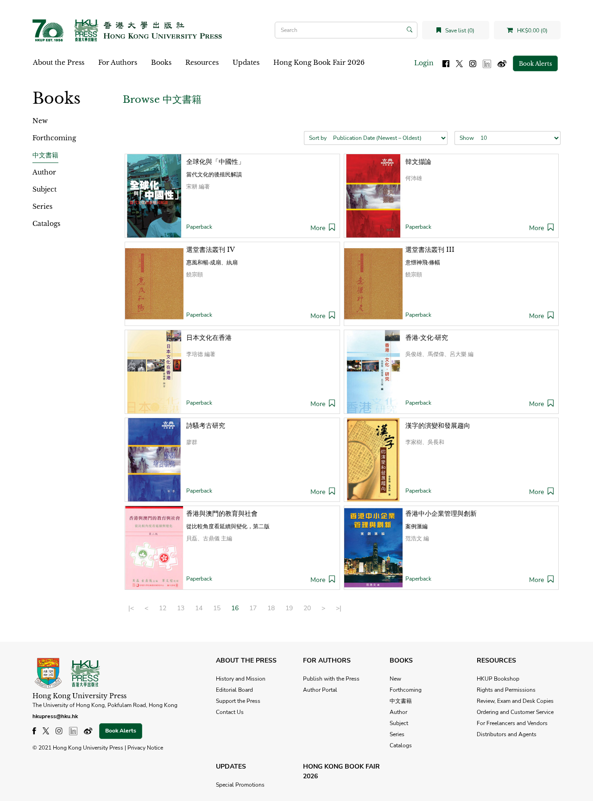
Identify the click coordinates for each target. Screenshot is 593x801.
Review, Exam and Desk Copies (515, 701)
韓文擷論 (418, 161)
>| (338, 608)
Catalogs (46, 223)
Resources (202, 62)
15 (217, 608)
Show (467, 138)
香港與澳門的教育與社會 (222, 513)
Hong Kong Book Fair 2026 (319, 62)
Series (42, 206)
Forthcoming (54, 138)
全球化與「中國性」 (215, 161)
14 (198, 608)
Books (161, 62)
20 (307, 608)
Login (424, 63)
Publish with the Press (331, 678)
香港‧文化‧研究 (426, 337)
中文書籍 (45, 155)
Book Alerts (535, 63)
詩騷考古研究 (205, 425)
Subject (44, 189)
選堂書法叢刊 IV (210, 249)
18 (271, 608)
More (317, 228)
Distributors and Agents (506, 734)
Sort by (318, 138)
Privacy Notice (145, 747)
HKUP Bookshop (498, 678)
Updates (246, 62)
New (40, 121)
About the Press (58, 62)
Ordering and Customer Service (515, 712)
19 (289, 608)
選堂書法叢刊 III (429, 249)
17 (253, 608)
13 (180, 608)
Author (44, 172)
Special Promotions (240, 784)
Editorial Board (234, 690)
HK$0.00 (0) (532, 30)
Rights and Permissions (506, 690)
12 (162, 608)
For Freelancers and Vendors (512, 723)
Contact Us (230, 712)
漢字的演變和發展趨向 (437, 425)
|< (131, 608)
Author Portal (320, 690)
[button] (332, 228)
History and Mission (240, 678)
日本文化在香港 (209, 337)
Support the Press (238, 701)
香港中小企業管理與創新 (441, 513)
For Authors (117, 62)
